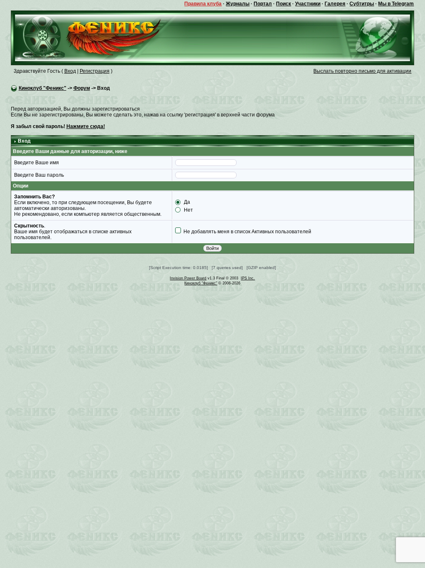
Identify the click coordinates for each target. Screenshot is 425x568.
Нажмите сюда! (85, 126)
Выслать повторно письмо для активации (362, 71)
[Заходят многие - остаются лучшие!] (99, 37)
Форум (81, 88)
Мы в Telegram (396, 4)
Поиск (283, 4)
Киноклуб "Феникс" (42, 88)
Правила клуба (203, 4)
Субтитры (361, 4)
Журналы (237, 4)
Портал (263, 4)
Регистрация (95, 71)
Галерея (335, 4)
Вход (70, 71)
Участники (307, 4)
